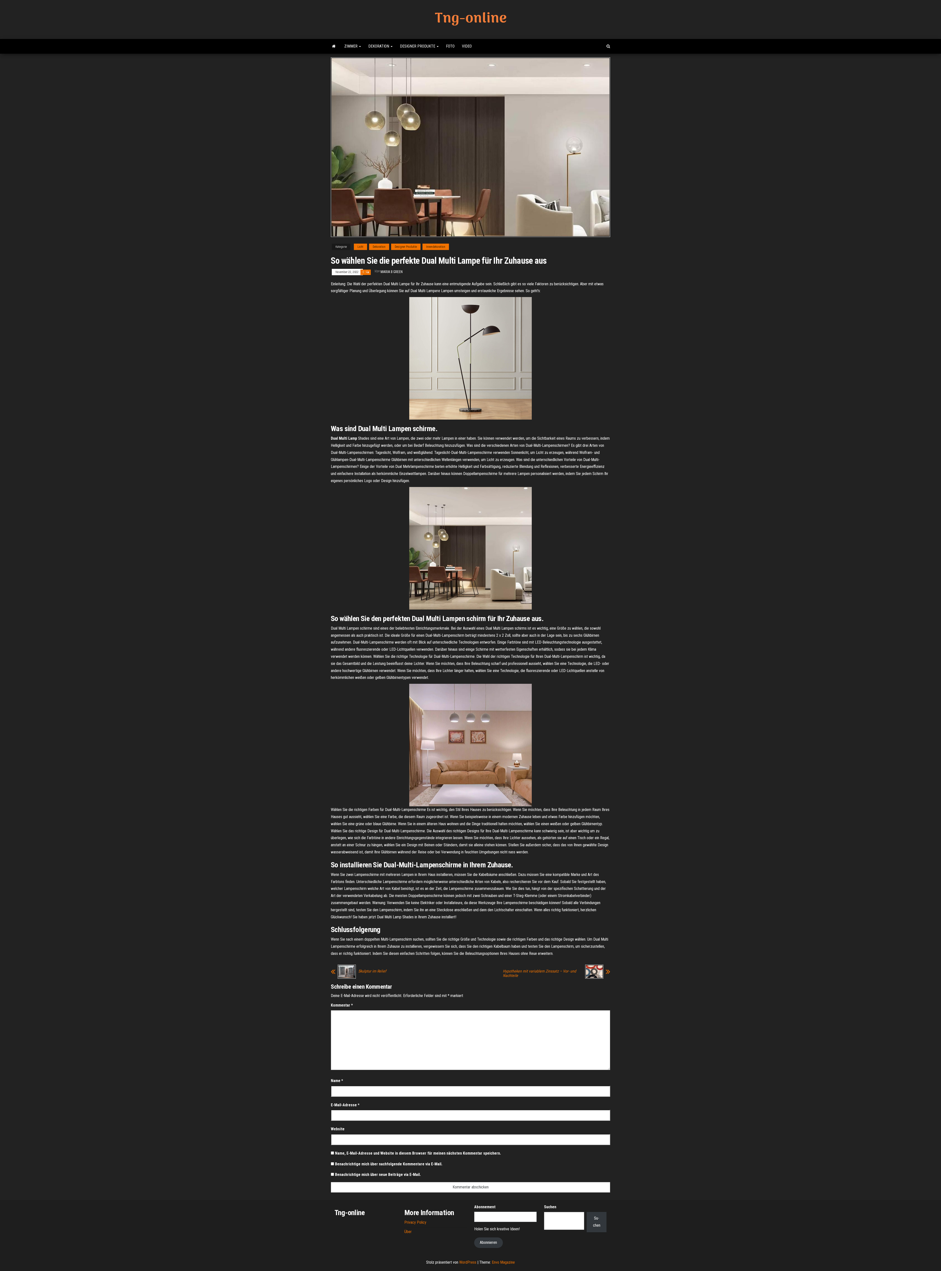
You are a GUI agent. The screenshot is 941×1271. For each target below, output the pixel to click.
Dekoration (379, 46)
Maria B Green (392, 272)
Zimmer (351, 46)
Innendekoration (435, 247)
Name (337, 1080)
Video (467, 46)
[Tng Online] (334, 46)
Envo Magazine (503, 1262)
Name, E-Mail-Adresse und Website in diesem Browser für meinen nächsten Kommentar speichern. (418, 1153)
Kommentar (342, 1005)
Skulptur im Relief (372, 971)
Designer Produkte (418, 46)
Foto (450, 46)
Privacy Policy (415, 1222)
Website (338, 1129)
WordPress (467, 1262)
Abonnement (484, 1207)
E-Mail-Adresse (345, 1105)
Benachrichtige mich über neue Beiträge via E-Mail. (378, 1174)
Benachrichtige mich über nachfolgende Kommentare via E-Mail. (388, 1164)
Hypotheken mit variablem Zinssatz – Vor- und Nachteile (539, 973)
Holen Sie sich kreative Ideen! (497, 1229)
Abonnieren (488, 1242)
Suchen (550, 1207)
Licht (360, 247)
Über (408, 1231)
